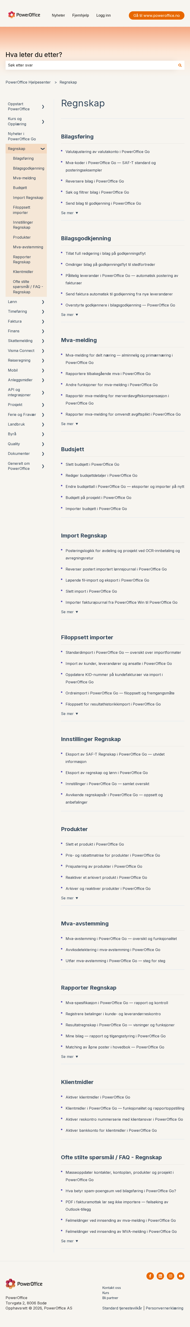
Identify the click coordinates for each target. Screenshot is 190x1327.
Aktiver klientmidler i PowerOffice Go (98, 1097)
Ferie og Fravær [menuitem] (22, 414)
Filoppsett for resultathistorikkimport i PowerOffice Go (113, 704)
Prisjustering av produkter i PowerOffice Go (104, 866)
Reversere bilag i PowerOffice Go (95, 181)
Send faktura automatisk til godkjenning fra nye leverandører (119, 294)
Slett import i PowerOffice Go (91, 591)
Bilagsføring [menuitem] (23, 158)
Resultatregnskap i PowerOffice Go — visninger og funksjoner (120, 1025)
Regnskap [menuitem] (16, 148)
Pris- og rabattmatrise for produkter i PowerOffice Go (113, 855)
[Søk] (180, 65)
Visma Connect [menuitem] (21, 350)
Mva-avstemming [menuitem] (28, 247)
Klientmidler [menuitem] (23, 271)
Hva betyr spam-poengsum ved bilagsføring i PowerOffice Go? (121, 1191)
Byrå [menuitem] (12, 434)
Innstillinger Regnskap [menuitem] (23, 225)
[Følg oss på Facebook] (150, 1276)
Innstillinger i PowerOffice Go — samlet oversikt (107, 783)
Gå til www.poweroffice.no (156, 15)
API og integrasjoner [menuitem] (19, 392)
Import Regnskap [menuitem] (28, 197)
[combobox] (91, 65)
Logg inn (103, 15)
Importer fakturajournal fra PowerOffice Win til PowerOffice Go (121, 602)
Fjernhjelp (80, 15)
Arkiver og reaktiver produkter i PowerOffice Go (108, 888)
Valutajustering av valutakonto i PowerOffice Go (108, 151)
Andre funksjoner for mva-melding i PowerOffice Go (112, 384)
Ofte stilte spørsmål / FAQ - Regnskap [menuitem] (28, 286)
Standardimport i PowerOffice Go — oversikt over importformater (123, 652)
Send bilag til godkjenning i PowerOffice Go (103, 203)
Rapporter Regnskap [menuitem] (22, 259)
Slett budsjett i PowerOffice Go (92, 464)
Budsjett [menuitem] (20, 187)
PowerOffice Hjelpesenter (28, 82)
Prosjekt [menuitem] (15, 404)
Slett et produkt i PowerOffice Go (95, 844)
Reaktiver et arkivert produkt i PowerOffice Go (106, 877)
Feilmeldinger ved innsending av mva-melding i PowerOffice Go (121, 1220)
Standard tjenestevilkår (122, 1308)
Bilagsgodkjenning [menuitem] (28, 168)
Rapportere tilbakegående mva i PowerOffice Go (108, 373)
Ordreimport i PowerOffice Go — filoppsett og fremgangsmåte (120, 693)
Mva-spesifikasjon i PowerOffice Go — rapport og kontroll (117, 1002)
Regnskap (68, 82)
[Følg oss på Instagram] (170, 1276)
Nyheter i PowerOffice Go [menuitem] (22, 136)
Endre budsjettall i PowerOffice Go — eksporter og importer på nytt (125, 486)
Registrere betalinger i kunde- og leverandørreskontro (113, 1014)
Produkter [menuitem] (22, 237)
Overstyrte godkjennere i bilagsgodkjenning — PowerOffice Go (120, 305)
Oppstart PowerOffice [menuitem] (19, 106)
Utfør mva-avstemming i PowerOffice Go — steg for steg (115, 960)
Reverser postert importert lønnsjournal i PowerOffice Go (116, 569)
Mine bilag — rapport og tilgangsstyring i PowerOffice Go (116, 1036)
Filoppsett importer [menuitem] (21, 210)
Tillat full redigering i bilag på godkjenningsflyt (106, 253)
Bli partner (110, 1298)
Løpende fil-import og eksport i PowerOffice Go (107, 580)
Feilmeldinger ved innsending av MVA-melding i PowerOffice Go (121, 1231)
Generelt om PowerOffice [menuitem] (19, 466)
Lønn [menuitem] (12, 301)
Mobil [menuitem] (13, 370)
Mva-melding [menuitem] (24, 178)
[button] (43, 104)
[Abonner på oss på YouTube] (180, 1276)
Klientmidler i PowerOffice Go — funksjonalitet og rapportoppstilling (125, 1108)
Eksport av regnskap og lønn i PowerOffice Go (107, 772)
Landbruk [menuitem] (16, 424)
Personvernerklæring (164, 1308)
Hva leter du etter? (34, 55)
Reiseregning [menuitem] (19, 360)
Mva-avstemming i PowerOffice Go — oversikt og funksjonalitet (121, 938)
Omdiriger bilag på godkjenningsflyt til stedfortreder (110, 264)
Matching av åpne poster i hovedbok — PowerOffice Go (115, 1047)
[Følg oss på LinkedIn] (160, 1276)
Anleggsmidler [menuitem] (20, 380)
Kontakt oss (111, 1287)
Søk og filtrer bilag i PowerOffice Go (97, 192)
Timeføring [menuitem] (17, 311)
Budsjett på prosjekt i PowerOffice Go (98, 497)
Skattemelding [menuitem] (20, 340)
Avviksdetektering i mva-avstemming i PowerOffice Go (113, 949)
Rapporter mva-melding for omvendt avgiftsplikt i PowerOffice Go (123, 414)
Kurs (105, 1293)
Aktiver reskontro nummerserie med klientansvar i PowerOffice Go (124, 1119)
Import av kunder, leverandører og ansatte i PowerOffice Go (119, 663)
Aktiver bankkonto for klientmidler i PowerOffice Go (111, 1130)
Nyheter (58, 15)
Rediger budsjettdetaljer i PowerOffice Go (101, 475)
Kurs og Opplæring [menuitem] (17, 121)
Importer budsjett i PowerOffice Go (96, 508)
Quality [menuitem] (14, 443)
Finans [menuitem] (13, 331)
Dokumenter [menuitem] (19, 453)
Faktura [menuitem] (15, 321)
